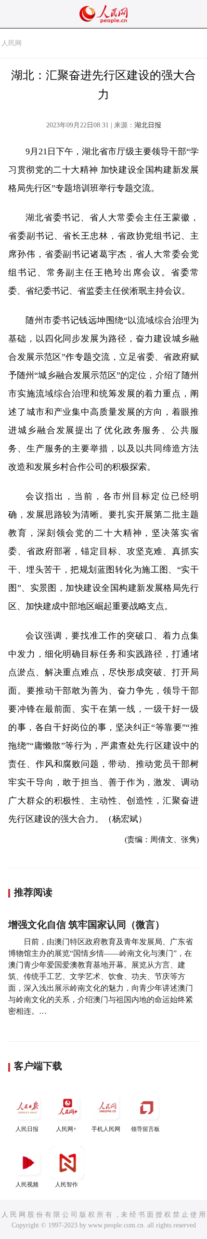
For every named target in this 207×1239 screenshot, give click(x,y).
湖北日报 (147, 125)
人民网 (11, 43)
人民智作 (66, 1184)
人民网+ (66, 1129)
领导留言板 (145, 1129)
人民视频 (27, 1184)
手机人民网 (105, 1129)
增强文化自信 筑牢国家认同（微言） (86, 924)
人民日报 (27, 1129)
